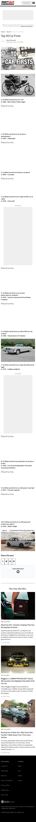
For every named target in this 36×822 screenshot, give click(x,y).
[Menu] (33, 2)
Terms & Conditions (7, 780)
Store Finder (4, 795)
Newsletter (26, 3)
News (19, 766)
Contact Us (4, 766)
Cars (19, 771)
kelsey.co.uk (20, 812)
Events (20, 780)
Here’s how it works (27, 26)
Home (3, 32)
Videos (20, 775)
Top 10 (9, 32)
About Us (4, 775)
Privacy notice (5, 785)
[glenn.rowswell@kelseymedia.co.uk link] (18, 571)
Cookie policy (5, 790)
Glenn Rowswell (11, 40)
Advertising (4, 771)
